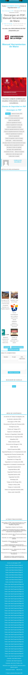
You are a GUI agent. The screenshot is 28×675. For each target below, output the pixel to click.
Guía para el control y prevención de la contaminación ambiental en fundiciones (14, 557)
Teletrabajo (13, 479)
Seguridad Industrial (12, 467)
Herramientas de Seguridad (13, 436)
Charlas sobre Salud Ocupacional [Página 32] (14, 641)
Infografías (12, 439)
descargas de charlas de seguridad (14, 147)
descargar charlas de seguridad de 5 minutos (14, 145)
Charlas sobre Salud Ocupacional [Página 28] (14, 629)
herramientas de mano (8, 151)
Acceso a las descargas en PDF (14, 562)
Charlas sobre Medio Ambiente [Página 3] (14, 567)
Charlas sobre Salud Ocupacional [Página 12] (14, 589)
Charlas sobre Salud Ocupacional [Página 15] (14, 596)
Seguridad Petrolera (12, 472)
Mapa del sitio (19, 669)
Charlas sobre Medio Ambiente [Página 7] (14, 577)
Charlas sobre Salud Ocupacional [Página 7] (14, 651)
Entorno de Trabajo (12, 429)
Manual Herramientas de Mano (14, 45)
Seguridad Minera (12, 469)
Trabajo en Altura (12, 484)
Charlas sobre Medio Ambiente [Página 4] (14, 570)
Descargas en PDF (13, 110)
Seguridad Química (13, 474)
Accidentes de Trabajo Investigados (13, 416)
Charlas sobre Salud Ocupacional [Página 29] (14, 632)
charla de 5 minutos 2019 (16, 113)
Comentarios (7, 347)
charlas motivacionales (17, 140)
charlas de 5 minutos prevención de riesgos (14, 118)
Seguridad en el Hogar (13, 459)
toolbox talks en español (14, 156)
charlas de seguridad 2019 (14, 120)
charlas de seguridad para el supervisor (14, 133)
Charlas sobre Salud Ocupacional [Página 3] (14, 634)
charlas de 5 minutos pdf (14, 115)
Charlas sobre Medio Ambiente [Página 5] (14, 572)
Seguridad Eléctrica (13, 457)
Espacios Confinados (12, 431)
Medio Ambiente (12, 441)
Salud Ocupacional (12, 449)
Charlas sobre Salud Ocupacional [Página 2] (14, 608)
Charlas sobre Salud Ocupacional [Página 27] (14, 627)
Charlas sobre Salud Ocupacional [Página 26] (14, 625)
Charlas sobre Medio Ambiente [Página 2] (14, 565)
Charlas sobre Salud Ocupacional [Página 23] (14, 617)
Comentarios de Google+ (13, 349)
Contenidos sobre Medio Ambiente (14, 658)
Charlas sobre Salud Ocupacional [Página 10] (14, 584)
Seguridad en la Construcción (12, 462)
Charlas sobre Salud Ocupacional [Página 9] (14, 656)
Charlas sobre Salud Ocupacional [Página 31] (14, 639)
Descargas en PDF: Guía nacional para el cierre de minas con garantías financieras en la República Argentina (14, 523)
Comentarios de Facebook (17, 347)
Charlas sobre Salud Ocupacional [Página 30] (14, 636)
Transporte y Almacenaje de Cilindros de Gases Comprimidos (14, 542)
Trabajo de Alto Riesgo (12, 482)
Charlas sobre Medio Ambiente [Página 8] (14, 579)
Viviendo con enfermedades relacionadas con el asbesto (14, 538)
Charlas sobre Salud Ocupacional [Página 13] (14, 591)
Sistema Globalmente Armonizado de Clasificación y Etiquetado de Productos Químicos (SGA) (14, 545)
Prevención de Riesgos (12, 444)
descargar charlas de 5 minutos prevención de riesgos (14, 142)
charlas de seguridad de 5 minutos (14, 122)
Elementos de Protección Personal (12, 424)
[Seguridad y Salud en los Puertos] (14, 295)
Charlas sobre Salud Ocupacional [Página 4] (14, 644)
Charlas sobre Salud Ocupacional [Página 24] (14, 620)
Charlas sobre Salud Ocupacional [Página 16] (14, 598)
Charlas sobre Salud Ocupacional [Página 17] (14, 601)
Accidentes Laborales (12, 419)
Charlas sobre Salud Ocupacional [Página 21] (14, 613)
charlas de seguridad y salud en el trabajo (14, 138)
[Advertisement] (14, 63)
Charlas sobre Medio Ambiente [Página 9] (14, 582)
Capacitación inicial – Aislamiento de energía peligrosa (14, 550)
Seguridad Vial (12, 477)
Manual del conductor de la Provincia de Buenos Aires (14, 535)
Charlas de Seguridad (7, 23)
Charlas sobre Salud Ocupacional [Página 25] (14, 622)
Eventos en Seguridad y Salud (13, 434)
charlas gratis (8, 140)
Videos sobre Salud (13, 492)
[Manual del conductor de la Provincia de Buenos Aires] (5, 332)
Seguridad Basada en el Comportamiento (12, 451)
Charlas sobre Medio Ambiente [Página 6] (14, 574)
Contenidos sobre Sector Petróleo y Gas (14, 663)
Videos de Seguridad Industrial (12, 489)
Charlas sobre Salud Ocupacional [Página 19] (14, 605)
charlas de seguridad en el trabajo (14, 127)
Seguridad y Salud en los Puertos (14, 527)
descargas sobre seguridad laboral (14, 149)
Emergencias (12, 426)
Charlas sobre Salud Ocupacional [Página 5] (14, 646)
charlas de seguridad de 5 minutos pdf (14, 124)
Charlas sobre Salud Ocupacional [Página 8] (14, 653)
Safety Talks (13, 446)
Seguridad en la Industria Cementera (13, 464)
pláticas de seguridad (19, 151)
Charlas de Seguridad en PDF (14, 106)
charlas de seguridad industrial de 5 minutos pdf (14, 131)
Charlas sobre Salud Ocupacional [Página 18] (14, 603)
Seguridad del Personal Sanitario (12, 454)
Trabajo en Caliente (13, 487)
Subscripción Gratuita (10, 669)
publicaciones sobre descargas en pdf (14, 154)
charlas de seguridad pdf (14, 136)
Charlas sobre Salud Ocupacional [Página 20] (14, 610)
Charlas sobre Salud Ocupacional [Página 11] (14, 586)
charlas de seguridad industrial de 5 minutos (14, 129)
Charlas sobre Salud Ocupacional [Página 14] (14, 593)
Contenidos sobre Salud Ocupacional (14, 660)
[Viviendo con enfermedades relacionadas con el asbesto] (14, 332)
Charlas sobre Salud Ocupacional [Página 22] (14, 615)
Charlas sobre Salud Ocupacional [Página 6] (14, 648)
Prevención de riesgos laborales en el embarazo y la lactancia (14, 553)
